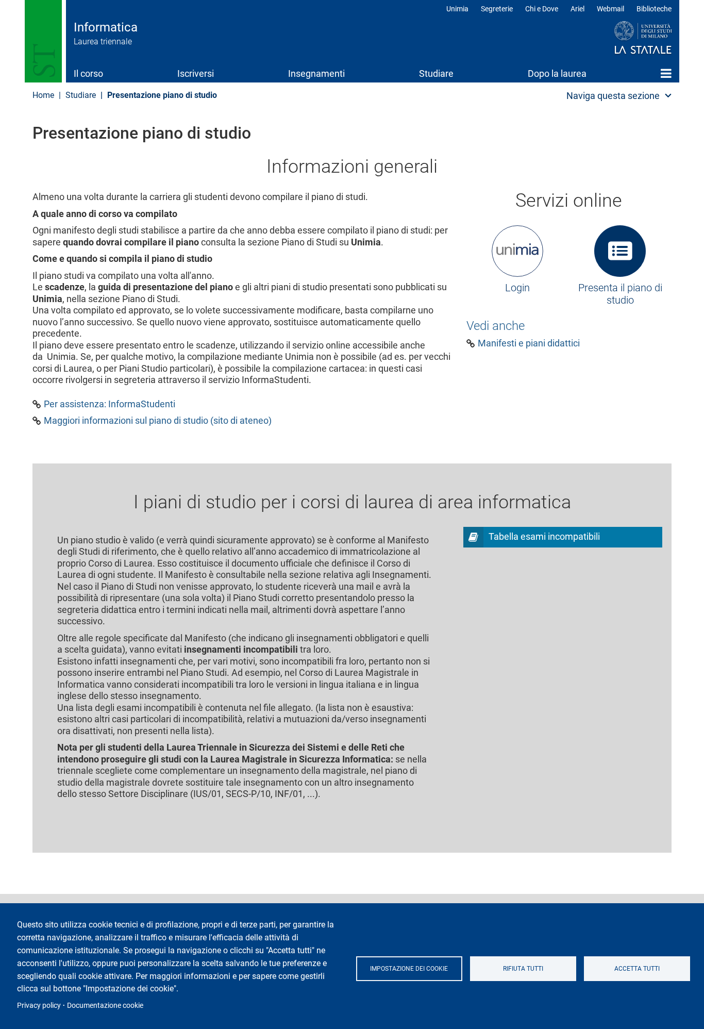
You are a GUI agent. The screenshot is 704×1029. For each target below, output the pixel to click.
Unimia (457, 9)
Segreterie (497, 9)
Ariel (577, 9)
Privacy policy (39, 1005)
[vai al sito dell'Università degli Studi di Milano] (623, 38)
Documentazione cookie (105, 1005)
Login (517, 287)
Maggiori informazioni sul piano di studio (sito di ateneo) (158, 421)
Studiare (436, 73)
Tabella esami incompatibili (544, 536)
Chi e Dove (541, 9)
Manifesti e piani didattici (529, 343)
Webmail (610, 9)
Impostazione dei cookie (409, 968)
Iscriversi (195, 73)
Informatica (106, 27)
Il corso (88, 73)
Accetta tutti (637, 968)
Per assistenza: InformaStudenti (109, 404)
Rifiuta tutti (523, 968)
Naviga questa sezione (613, 95)
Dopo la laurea (557, 73)
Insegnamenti (316, 73)
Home (666, 73)
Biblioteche (654, 9)
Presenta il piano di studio (620, 293)
